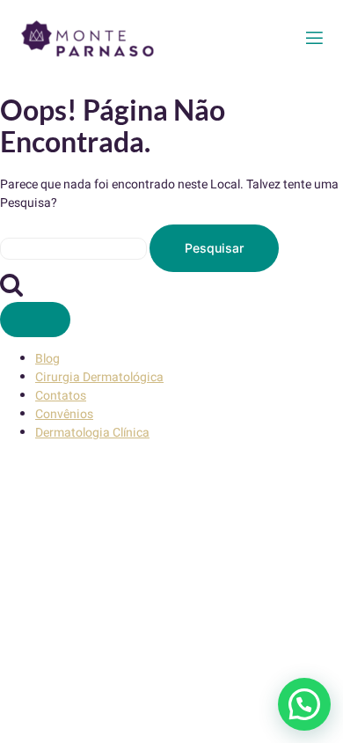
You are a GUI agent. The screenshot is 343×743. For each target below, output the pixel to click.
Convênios (64, 414)
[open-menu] (314, 38)
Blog (47, 358)
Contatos (60, 395)
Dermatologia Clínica (92, 432)
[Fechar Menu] (35, 319)
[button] (304, 704)
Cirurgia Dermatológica (99, 377)
